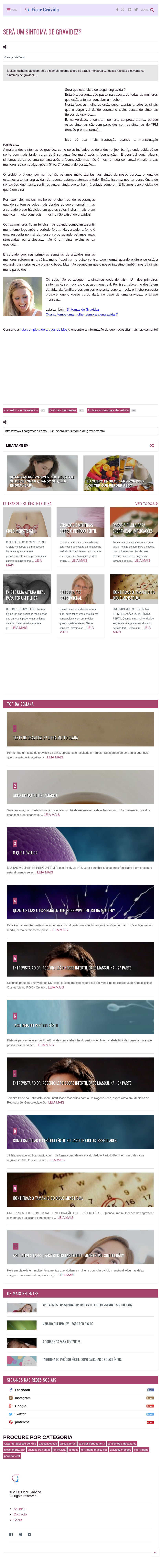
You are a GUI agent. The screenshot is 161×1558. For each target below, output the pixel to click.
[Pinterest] (129, 9)
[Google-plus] (123, 9)
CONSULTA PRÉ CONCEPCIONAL (70, 595)
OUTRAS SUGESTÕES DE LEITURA (27, 503)
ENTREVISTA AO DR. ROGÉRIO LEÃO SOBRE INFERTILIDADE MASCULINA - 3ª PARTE (72, 1083)
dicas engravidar (14, 1449)
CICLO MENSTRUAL (20, 531)
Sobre (18, 1520)
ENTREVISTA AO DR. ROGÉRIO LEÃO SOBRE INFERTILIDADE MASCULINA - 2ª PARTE (72, 968)
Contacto (20, 1514)
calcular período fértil (92, 1443)
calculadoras (68, 1443)
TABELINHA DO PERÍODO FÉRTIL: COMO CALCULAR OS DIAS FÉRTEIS (82, 1359)
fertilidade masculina (94, 1449)
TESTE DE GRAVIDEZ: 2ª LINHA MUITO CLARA (45, 738)
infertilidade (141, 1449)
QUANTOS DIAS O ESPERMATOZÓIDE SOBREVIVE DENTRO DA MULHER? (64, 910)
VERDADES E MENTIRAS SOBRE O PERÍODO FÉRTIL (78, 528)
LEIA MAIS (79, 560)
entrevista (59, 1449)
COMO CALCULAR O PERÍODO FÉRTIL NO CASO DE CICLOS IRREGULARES (65, 1140)
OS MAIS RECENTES (22, 1293)
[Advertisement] (33, 112)
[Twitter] (136, 9)
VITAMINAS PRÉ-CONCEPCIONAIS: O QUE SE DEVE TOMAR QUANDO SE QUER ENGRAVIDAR (42, 481)
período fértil (12, 1455)
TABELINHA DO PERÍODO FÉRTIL (35, 1025)
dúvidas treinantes (39, 1449)
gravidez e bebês (120, 1449)
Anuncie (19, 1509)
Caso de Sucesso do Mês (20, 1443)
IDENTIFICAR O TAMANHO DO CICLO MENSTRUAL (134, 595)
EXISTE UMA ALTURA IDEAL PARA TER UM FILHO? (25, 595)
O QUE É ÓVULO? (25, 853)
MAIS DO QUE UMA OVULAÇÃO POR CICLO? (67, 1323)
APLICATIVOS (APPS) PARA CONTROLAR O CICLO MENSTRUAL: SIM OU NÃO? (68, 1255)
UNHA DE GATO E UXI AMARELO (35, 795)
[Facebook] (117, 9)
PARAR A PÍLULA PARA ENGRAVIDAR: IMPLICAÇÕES (133, 528)
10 (15, 1246)
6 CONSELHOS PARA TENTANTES (61, 1341)
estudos (73, 1449)
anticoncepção (48, 1443)
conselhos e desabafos (122, 1443)
